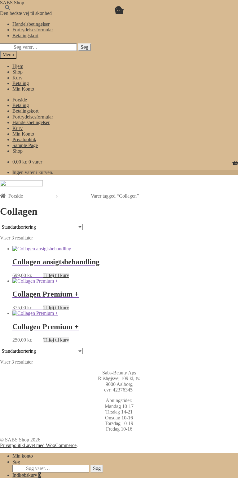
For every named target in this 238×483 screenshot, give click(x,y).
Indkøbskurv (26, 475)
